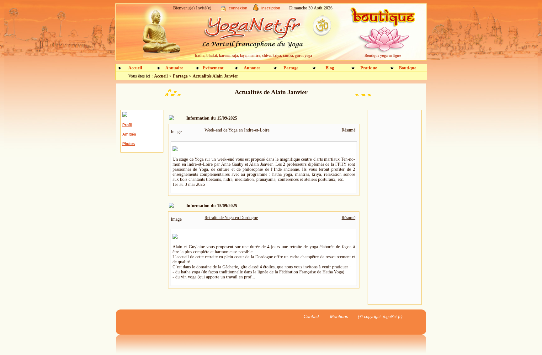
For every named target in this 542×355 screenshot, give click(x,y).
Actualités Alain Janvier (215, 76)
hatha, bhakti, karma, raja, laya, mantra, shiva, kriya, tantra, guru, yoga (253, 55)
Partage (291, 68)
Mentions (339, 316)
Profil (127, 125)
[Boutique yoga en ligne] (381, 34)
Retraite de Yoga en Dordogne (231, 217)
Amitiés (129, 134)
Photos (128, 144)
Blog (330, 68)
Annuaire (174, 68)
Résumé (348, 130)
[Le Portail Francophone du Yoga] (257, 34)
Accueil (135, 68)
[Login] (223, 9)
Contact (311, 316)
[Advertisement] (394, 207)
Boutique (407, 68)
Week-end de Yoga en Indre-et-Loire (237, 130)
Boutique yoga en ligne (382, 55)
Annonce (252, 68)
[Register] (255, 9)
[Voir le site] (175, 150)
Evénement (213, 68)
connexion (238, 8)
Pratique (368, 68)
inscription (270, 8)
